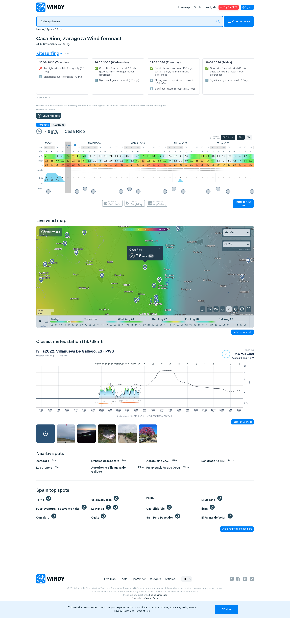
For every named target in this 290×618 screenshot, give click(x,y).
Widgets (211, 7)
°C (42, 165)
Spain (60, 29)
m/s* (40, 160)
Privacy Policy (138, 598)
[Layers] (202, 309)
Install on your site (243, 203)
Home (40, 29)
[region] (144, 271)
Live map (184, 7)
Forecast (43, 125)
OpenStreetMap (236, 314)
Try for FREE (230, 7)
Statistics (58, 125)
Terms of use (151, 598)
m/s (54, 131)
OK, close (226, 609)
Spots (198, 7)
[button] (68, 44)
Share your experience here (237, 529)
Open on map (241, 21)
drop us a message (157, 595)
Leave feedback (51, 115)
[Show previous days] (46, 322)
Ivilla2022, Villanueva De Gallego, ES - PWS (75, 351)
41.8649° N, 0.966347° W (50, 44)
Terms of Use (142, 611)
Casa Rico (75, 131)
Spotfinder (138, 579)
